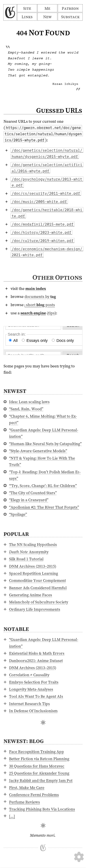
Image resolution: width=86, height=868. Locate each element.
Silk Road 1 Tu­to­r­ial (26, 559)
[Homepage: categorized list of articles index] (10, 12)
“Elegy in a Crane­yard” (28, 500)
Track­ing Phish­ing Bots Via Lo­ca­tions (42, 809)
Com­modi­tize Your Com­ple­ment (37, 580)
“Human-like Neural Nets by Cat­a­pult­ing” (45, 443)
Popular (16, 534)
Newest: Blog (24, 741)
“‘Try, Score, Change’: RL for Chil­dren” (43, 485)
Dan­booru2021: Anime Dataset (36, 660)
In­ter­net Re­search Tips (29, 703)
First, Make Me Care (26, 787)
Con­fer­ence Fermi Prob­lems (34, 794)
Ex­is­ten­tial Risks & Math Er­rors (36, 653)
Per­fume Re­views (24, 802)
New (47, 17)
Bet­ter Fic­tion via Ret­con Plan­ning (39, 758)
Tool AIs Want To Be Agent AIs (36, 696)
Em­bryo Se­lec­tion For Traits (33, 682)
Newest (15, 391)
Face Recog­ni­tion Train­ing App (36, 751)
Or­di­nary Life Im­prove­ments (34, 609)
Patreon (70, 8)
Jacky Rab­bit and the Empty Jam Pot (41, 780)
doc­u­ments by (40, 296)
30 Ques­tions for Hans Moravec (36, 766)
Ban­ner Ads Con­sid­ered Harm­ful (38, 588)
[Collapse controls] (79, 846)
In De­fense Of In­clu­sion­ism (33, 710)
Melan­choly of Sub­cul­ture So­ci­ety (38, 602)
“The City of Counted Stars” (33, 492)
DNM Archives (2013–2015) (32, 566)
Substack (70, 17)
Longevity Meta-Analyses (31, 689)
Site (27, 8)
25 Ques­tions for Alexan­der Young (39, 773)
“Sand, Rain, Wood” (26, 409)
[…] (12, 816)
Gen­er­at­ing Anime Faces (30, 595)
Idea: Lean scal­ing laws (29, 401)
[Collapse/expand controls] (79, 857)
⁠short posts (40, 304)
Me (47, 8)
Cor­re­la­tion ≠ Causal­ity (29, 675)
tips (51, 313)
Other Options (57, 277)
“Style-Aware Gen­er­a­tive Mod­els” (38, 451)
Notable (16, 629)
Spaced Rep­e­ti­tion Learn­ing (33, 573)
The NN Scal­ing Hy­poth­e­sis (33, 544)
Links (27, 17)
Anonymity (29, 552)
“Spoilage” (18, 514)
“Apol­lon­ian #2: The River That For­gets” (44, 507)
